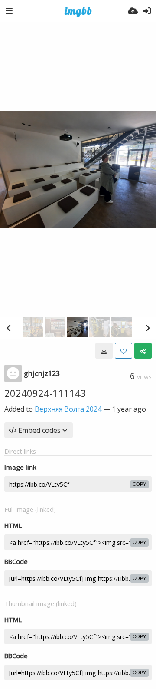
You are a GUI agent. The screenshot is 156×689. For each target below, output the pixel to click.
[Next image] (147, 327)
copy (139, 484)
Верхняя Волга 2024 (68, 409)
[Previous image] (8, 327)
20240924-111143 (45, 392)
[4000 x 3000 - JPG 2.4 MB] (104, 351)
